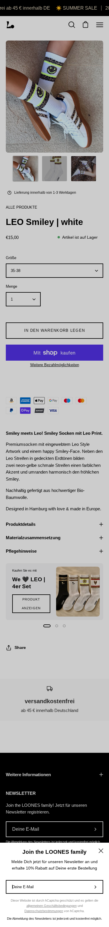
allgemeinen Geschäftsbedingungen (51, 905)
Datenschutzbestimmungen (43, 911)
